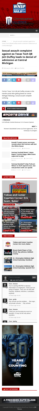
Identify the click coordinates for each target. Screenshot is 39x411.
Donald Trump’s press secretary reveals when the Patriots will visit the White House (24, 144)
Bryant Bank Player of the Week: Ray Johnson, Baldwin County (28, 212)
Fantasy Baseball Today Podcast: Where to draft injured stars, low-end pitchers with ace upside (24, 165)
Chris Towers (26, 170)
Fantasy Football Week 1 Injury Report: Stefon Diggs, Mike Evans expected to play (24, 154)
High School (8, 236)
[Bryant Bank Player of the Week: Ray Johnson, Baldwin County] (8, 252)
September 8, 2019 (18, 158)
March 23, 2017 (17, 148)
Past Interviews (11, 389)
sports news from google (16, 108)
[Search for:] (19, 35)
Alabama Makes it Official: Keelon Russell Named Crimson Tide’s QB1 (10, 212)
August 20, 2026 (26, 230)
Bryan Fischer (20, 68)
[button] (36, 30)
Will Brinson (26, 148)
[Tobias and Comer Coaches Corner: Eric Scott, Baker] (8, 244)
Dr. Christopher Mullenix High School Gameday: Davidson (10, 225)
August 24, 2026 (9, 217)
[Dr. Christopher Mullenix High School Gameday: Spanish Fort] (8, 268)
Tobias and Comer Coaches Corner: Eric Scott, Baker (16, 198)
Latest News (8, 177)
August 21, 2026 (9, 230)
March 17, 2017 (17, 170)
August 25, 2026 (9, 204)
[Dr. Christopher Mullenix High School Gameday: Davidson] (8, 260)
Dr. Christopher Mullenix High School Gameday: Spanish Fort (27, 225)
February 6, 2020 (9, 68)
